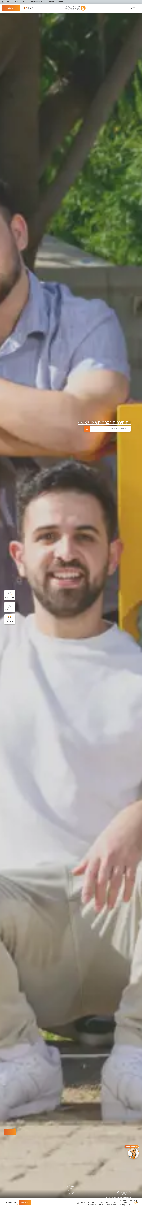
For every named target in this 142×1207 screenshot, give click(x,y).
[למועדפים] (25, 8)
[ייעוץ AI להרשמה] (133, 1153)
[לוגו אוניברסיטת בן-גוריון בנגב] (75, 8)
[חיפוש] (32, 8)
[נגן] (124, 1192)
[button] (135, 8)
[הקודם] (130, 1192)
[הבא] (118, 1192)
